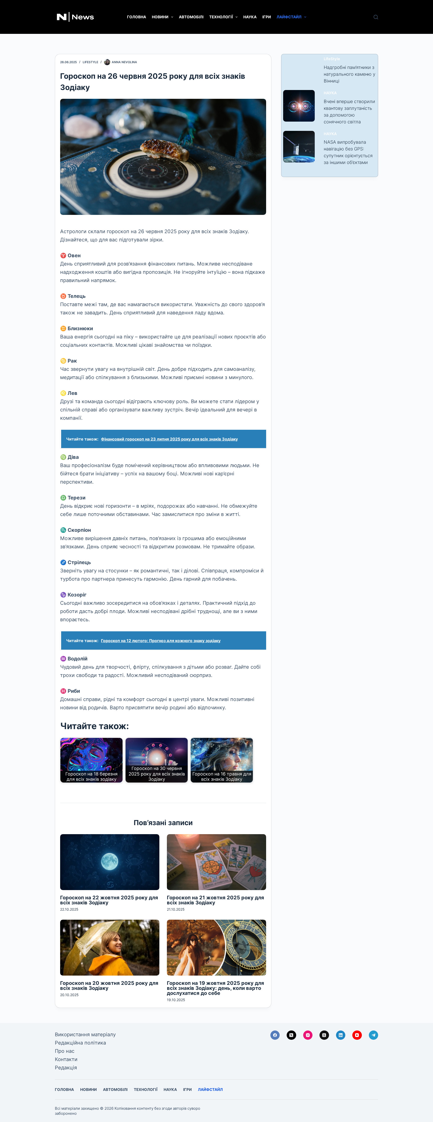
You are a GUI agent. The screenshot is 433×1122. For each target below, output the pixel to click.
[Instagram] (308, 1035)
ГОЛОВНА (136, 17)
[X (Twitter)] (291, 1035)
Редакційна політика (80, 1043)
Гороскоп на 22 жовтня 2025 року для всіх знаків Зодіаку (109, 900)
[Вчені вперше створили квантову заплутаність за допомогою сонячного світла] (299, 106)
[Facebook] (275, 1035)
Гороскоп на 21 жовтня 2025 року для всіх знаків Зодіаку (215, 900)
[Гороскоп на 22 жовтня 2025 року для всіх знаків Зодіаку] (109, 862)
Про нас (64, 1051)
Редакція (66, 1068)
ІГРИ (266, 17)
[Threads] (324, 1035)
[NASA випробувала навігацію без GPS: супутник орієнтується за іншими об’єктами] (299, 146)
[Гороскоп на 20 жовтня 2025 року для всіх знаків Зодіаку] (109, 948)
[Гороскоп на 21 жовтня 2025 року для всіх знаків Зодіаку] (216, 862)
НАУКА (250, 17)
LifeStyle (90, 62)
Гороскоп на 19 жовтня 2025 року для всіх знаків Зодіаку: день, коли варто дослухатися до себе (215, 988)
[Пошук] (376, 17)
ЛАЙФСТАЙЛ (289, 17)
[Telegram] (373, 1035)
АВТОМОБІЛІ (191, 17)
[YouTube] (357, 1035)
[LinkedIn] (341, 1035)
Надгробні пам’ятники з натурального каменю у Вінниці (349, 74)
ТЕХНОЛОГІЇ (221, 17)
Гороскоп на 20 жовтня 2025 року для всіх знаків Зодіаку (109, 985)
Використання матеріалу (85, 1034)
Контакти (66, 1059)
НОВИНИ (160, 17)
